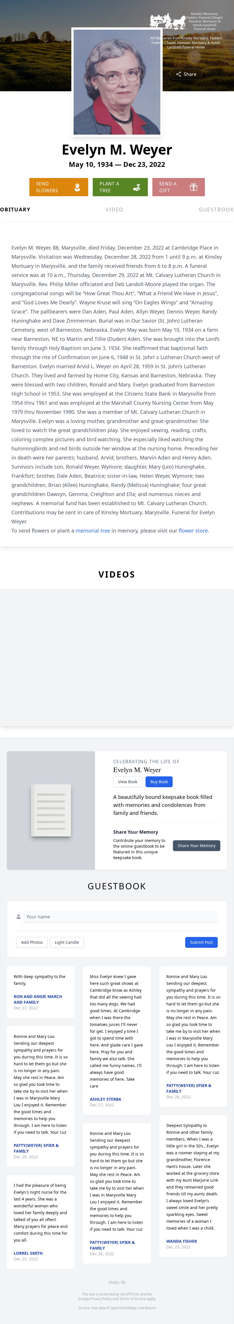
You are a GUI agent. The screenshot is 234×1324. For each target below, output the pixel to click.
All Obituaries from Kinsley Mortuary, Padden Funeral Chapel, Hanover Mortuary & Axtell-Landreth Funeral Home (186, 43)
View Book (127, 781)
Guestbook (216, 209)
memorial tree (93, 530)
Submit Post (201, 942)
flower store (193, 530)
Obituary (15, 209)
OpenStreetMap (123, 1307)
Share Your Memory (196, 845)
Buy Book (159, 781)
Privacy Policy (101, 1298)
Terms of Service (132, 1298)
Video (115, 209)
